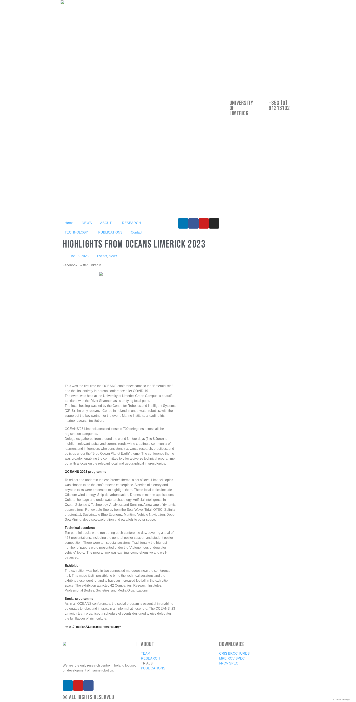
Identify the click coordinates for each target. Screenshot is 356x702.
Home (69, 223)
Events (102, 256)
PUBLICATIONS (110, 232)
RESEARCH (131, 223)
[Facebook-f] (193, 223)
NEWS (87, 223)
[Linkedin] (183, 223)
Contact (136, 232)
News (113, 256)
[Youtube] (204, 223)
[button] (70, 265)
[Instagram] (214, 223)
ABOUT (106, 223)
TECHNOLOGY (76, 232)
